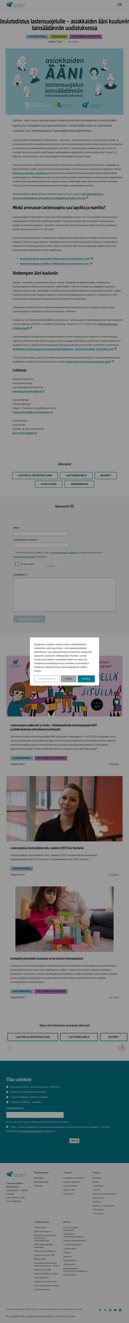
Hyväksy (86, 678)
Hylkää (68, 678)
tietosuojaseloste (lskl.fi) (74, 667)
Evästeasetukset (47, 678)
